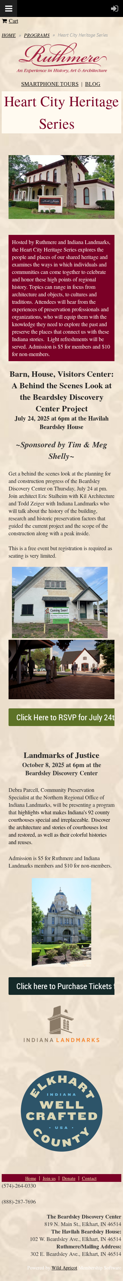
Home (30, 1178)
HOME (9, 35)
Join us (49, 1178)
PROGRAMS (37, 35)
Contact (89, 1178)
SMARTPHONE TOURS (50, 84)
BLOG (92, 84)
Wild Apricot (64, 1267)
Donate (69, 1178)
